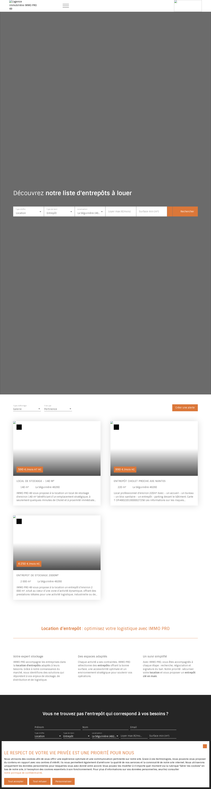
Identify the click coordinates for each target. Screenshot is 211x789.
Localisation (82, 209)
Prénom (39, 727)
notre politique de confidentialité (23, 772)
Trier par (47, 406)
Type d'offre (20, 209)
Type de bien (51, 209)
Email (133, 727)
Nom (85, 727)
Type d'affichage (20, 406)
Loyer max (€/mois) (119, 211)
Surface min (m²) (149, 211)
